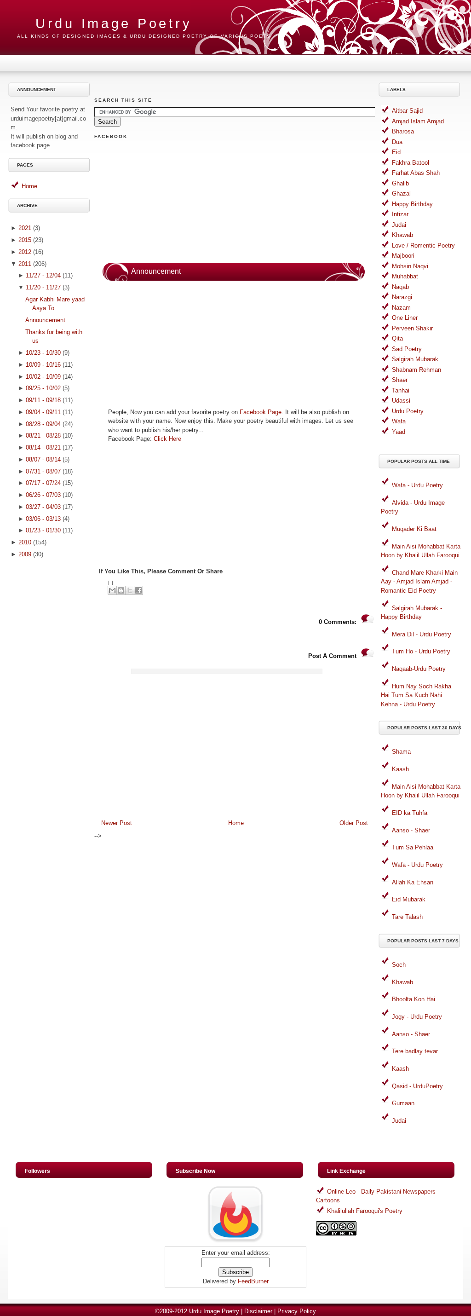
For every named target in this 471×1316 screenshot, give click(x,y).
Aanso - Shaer (411, 830)
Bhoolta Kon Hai (413, 999)
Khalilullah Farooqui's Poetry (364, 1210)
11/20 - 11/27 (43, 287)
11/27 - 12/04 (43, 275)
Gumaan (403, 1103)
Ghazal (401, 193)
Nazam (401, 307)
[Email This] (112, 590)
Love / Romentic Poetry (423, 245)
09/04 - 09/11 (43, 412)
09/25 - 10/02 (43, 388)
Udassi (401, 400)
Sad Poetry (407, 349)
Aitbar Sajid (407, 110)
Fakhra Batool (410, 162)
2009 (24, 554)
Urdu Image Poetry (113, 23)
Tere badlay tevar (415, 1051)
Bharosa (403, 131)
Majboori (403, 255)
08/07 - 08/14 (43, 459)
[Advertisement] (50, 709)
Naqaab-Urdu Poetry (419, 668)
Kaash (400, 769)
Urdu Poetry (408, 411)
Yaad (398, 431)
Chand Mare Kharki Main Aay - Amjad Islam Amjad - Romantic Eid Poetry (419, 581)
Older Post (353, 823)
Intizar (400, 214)
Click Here (167, 438)
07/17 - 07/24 (43, 482)
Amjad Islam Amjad (418, 121)
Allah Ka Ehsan (412, 882)
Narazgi (402, 297)
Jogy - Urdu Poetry (417, 1016)
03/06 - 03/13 (43, 518)
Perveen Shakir (412, 328)
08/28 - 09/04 (43, 424)
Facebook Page (260, 412)
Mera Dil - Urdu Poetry (421, 634)
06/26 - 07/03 (43, 494)
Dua (397, 142)
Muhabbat (405, 276)
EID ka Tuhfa (409, 812)
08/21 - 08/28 (43, 435)
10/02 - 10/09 (43, 376)
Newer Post (116, 823)
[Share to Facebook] (138, 590)
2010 (24, 542)
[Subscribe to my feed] (235, 1242)
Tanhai (400, 390)
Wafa (399, 421)
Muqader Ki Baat (414, 528)
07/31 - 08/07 (43, 471)
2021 (24, 228)
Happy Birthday (412, 204)
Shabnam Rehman (416, 369)
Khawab (402, 234)
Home (29, 186)
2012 (24, 251)
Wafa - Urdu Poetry (417, 485)
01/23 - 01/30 (43, 530)
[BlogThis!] (121, 590)
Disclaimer (258, 1311)
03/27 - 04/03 (43, 506)
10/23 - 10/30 (43, 352)
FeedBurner (253, 1281)
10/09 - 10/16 (43, 364)
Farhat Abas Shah (416, 172)
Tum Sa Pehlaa (412, 847)
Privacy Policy (296, 1311)
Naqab (400, 286)
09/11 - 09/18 (43, 400)
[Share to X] (129, 590)
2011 (24, 263)
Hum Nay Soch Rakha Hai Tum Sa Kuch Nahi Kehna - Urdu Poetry (416, 695)
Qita (397, 338)
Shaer (400, 379)
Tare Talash (407, 916)
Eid (396, 152)
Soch (399, 964)
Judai (399, 224)
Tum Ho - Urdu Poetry (421, 651)
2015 (24, 240)
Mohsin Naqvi (410, 266)
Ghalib (400, 183)
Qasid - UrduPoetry (417, 1086)
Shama (401, 751)
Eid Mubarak (408, 899)
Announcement (45, 320)
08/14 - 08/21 (43, 447)
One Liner (405, 317)
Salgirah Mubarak (415, 359)
